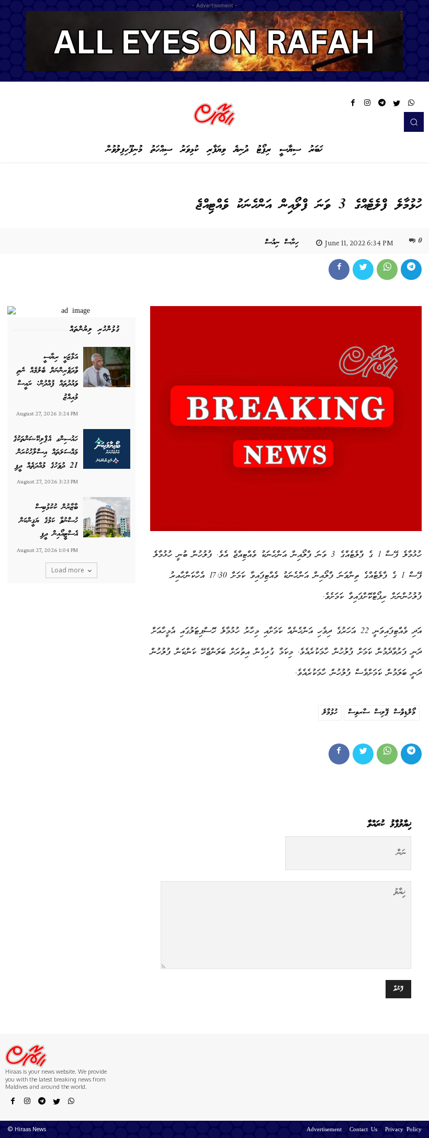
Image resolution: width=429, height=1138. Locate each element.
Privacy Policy (403, 1130)
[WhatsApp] (411, 104)
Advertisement (324, 1130)
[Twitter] (396, 104)
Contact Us (363, 1130)
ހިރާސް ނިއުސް (282, 242)
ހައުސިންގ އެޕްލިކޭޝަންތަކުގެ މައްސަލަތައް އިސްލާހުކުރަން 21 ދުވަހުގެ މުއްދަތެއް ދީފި (45, 452)
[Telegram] (382, 104)
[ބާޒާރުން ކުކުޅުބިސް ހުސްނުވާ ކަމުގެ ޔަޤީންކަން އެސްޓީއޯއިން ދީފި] (106, 517)
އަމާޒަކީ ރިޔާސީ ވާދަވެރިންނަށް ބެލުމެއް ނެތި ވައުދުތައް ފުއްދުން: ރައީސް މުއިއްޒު (47, 377)
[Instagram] (367, 104)
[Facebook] (352, 104)
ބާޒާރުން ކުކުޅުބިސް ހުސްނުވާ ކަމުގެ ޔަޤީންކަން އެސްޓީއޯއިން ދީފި (48, 520)
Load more (67, 570)
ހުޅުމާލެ (329, 712)
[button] (414, 122)
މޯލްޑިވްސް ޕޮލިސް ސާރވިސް (381, 712)
